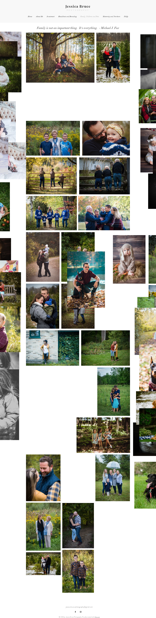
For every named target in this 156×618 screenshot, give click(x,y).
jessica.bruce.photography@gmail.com (79, 607)
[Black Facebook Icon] (75, 612)
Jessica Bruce (78, 6)
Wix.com (97, 617)
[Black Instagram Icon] (81, 612)
